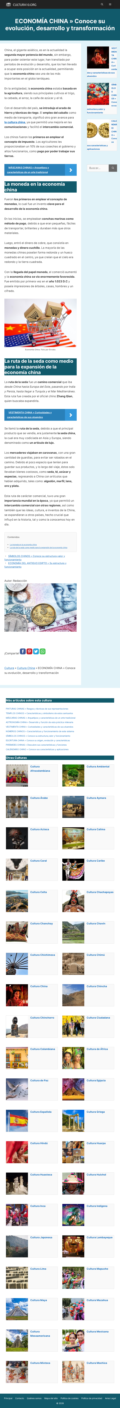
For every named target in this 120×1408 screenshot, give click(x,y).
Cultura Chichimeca (42, 954)
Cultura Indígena (97, 1206)
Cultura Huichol (96, 1174)
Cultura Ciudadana (98, 1017)
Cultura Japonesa (41, 1237)
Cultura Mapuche (97, 1268)
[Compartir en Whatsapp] (43, 653)
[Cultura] (21, 4)
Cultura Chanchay (41, 923)
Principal (8, 1398)
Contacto (19, 1398)
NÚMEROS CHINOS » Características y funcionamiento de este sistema (40, 731)
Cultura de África (97, 1049)
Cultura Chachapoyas (100, 892)
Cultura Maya (38, 1300)
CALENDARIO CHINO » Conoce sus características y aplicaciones (37, 749)
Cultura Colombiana (42, 1049)
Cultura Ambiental (98, 766)
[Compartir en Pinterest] (29, 653)
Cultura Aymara (96, 797)
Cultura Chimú (96, 954)
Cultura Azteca (39, 829)
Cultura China (26, 668)
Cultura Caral (38, 860)
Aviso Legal (110, 1398)
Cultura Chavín (96, 923)
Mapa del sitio (51, 1398)
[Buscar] (113, 168)
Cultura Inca (38, 1206)
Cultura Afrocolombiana (40, 768)
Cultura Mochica (97, 1363)
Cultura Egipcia (96, 1080)
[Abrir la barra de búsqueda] (102, 4)
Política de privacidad (91, 1398)
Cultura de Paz (39, 1080)
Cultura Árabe (39, 797)
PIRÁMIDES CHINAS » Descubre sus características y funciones (36, 745)
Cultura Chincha (97, 986)
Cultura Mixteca (40, 1363)
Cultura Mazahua (97, 1300)
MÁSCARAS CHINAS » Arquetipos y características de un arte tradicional (40, 718)
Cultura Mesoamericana (40, 1333)
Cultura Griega (96, 1111)
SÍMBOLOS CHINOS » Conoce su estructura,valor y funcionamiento (38, 736)
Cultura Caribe (96, 860)
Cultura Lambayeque (100, 1237)
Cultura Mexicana (98, 1331)
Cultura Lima (38, 1268)
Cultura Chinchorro (42, 1017)
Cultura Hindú (39, 1143)
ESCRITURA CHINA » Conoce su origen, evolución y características (38, 740)
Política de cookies (69, 1398)
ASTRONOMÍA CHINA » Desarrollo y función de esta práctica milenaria (39, 722)
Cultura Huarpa (96, 1143)
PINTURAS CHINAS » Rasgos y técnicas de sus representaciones (37, 708)
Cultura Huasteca (41, 1174)
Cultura (9, 668)
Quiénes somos (34, 1398)
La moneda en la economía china (23, 544)
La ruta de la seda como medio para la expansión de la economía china (38, 547)
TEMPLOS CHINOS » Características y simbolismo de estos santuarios (39, 713)
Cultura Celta (38, 892)
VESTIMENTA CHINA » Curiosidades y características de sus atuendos (39, 726)
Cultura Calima (96, 829)
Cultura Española (41, 1111)
